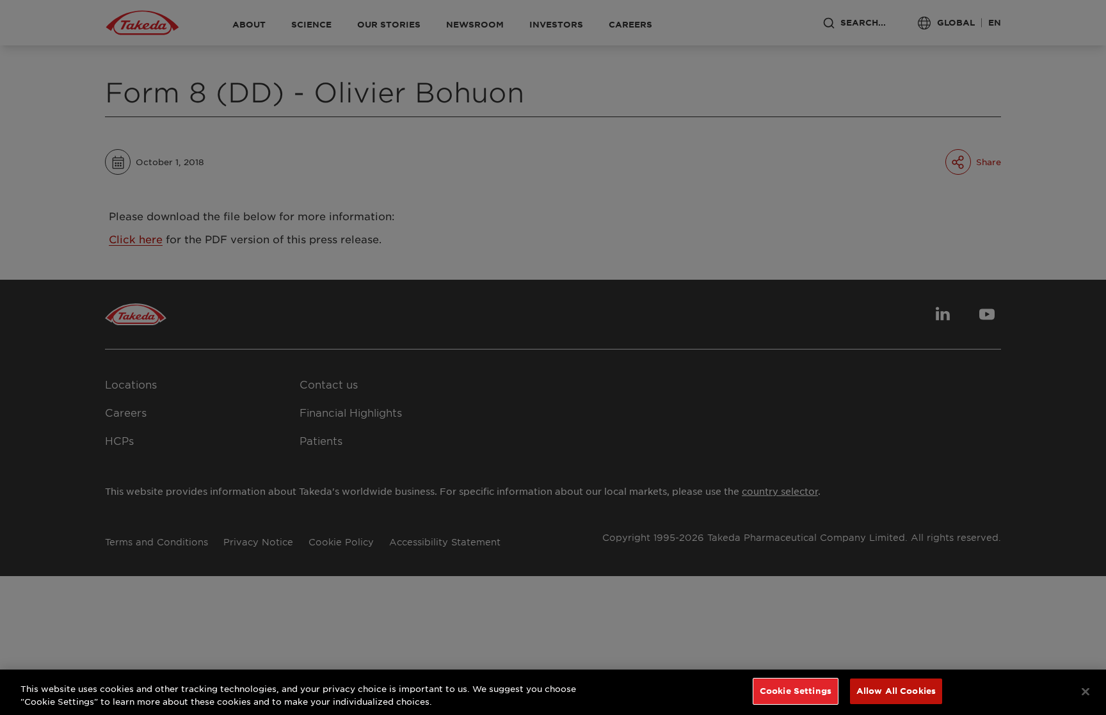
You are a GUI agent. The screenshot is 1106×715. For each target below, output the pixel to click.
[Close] (1085, 691)
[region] (553, 692)
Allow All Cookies (896, 691)
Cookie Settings (795, 691)
